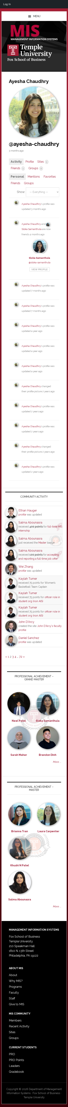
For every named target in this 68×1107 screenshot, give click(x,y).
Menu (36, 16)
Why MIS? (16, 981)
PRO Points (16, 1060)
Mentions (34, 176)
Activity (16, 161)
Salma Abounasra (30, 522)
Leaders (14, 1066)
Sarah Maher (19, 754)
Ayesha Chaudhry (31, 204)
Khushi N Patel (19, 865)
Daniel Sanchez (28, 638)
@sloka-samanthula (39, 262)
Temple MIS (34, 33)
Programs (15, 986)
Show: (21, 192)
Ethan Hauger (27, 510)
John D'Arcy (26, 622)
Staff (12, 998)
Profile (29, 161)
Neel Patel (19, 720)
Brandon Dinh (47, 754)
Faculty (14, 992)
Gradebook (16, 1071)
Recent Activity (19, 1026)
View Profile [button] (39, 269)
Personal (17, 176)
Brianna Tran (19, 831)
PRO (12, 1054)
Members (15, 1020)
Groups (35, 168)
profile (22, 514)
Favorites (50, 176)
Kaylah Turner (27, 578)
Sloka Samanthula (32, 229)
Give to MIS (16, 1004)
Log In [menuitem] (7, 4)
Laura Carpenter (48, 831)
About (13, 975)
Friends (17, 168)
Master (42, 542)
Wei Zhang (25, 566)
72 (20, 656)
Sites (42, 161)
